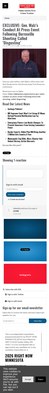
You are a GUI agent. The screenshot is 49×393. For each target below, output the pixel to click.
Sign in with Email (14, 301)
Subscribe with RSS (13, 289)
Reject (40, 379)
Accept (28, 379)
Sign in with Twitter (15, 294)
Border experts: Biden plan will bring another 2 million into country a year (27, 133)
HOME (16, 211)
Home (7, 18)
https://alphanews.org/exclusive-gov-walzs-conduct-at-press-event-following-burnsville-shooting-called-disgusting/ (24, 96)
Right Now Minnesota (19, 358)
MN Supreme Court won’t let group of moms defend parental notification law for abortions (26, 116)
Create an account (17, 199)
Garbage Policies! (15, 109)
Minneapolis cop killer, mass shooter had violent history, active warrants (25, 140)
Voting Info (25, 275)
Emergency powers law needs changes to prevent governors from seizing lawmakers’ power (26, 125)
